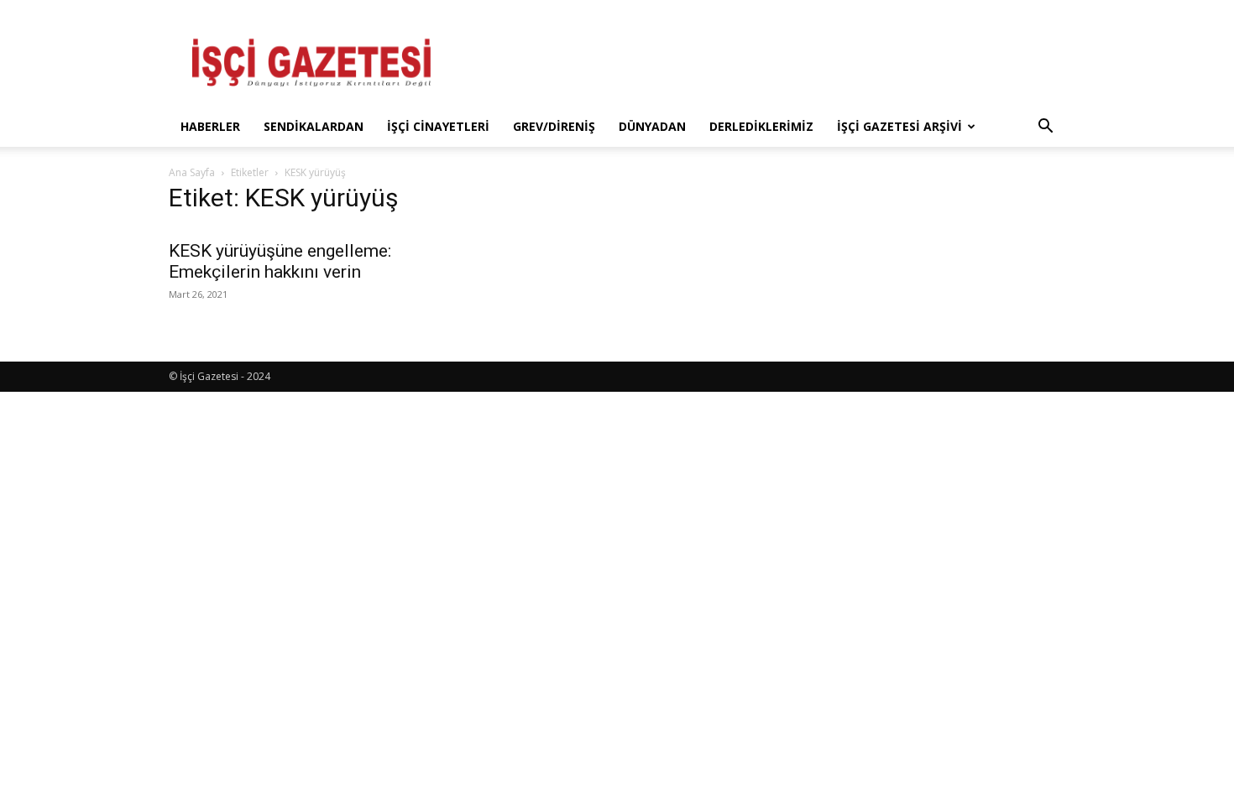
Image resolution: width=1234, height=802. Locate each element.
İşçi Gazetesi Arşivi (899, 126)
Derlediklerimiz (761, 126)
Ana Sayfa (192, 172)
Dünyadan (652, 126)
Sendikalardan (313, 126)
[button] (1045, 128)
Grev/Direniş (554, 126)
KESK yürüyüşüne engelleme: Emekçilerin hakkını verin (280, 261)
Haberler (210, 126)
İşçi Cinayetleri (438, 126)
